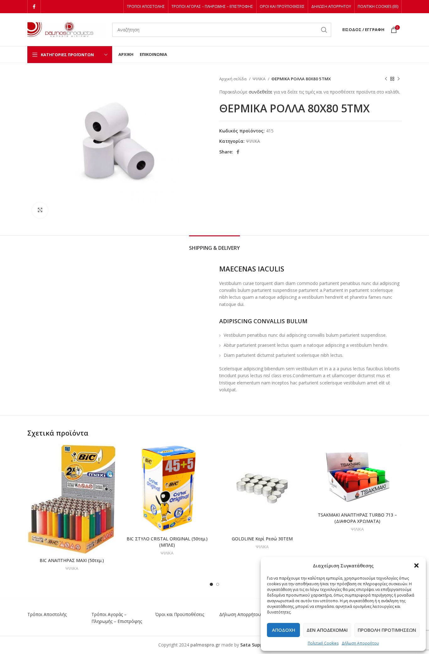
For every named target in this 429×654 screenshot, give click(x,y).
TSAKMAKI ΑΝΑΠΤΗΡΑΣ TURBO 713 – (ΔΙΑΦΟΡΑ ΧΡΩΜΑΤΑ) (357, 518)
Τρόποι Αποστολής (47, 614)
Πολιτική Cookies (323, 643)
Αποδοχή (283, 630)
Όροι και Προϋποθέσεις (179, 614)
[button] (416, 565)
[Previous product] (386, 79)
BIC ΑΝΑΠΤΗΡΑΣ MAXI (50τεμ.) (72, 560)
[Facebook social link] (34, 7)
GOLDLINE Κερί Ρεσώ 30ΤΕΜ (262, 539)
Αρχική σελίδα (233, 79)
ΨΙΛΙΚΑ (259, 79)
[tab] (214, 245)
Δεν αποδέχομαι (327, 630)
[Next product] (398, 79)
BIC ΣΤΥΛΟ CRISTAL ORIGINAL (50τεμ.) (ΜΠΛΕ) (167, 542)
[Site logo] (66, 29)
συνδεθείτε (260, 92)
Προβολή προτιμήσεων (387, 630)
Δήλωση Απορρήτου (360, 643)
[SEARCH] (324, 30)
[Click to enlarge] (40, 210)
